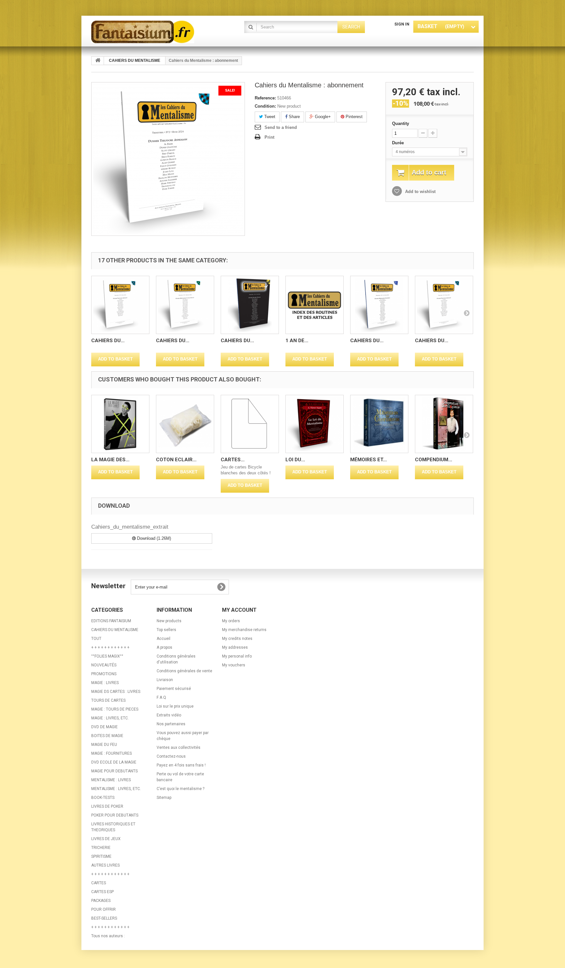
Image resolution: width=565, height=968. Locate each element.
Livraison (165, 680)
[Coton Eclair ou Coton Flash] (185, 424)
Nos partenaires (171, 724)
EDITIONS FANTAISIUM (111, 621)
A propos (164, 647)
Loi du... (295, 460)
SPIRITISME (101, 856)
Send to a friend (281, 127)
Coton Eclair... (176, 460)
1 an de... (296, 340)
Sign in (401, 24)
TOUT (96, 638)
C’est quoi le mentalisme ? (180, 788)
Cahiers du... (108, 340)
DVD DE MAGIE (104, 727)
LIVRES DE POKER (107, 806)
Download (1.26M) (153, 538)
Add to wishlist (420, 191)
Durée (398, 142)
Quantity (400, 123)
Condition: (265, 106)
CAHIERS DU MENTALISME (114, 629)
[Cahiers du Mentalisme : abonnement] (444, 305)
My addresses (235, 647)
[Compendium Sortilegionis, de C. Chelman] (444, 424)
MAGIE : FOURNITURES (111, 753)
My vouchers (233, 665)
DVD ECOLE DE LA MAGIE (113, 762)
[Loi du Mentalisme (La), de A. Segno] (314, 424)
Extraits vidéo (169, 715)
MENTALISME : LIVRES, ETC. (116, 788)
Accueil (163, 638)
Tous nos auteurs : (108, 936)
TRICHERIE (101, 847)
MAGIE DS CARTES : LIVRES (115, 691)
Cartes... (233, 460)
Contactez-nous (171, 756)
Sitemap (164, 797)
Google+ (322, 116)
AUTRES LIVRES (105, 865)
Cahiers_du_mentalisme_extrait (129, 527)
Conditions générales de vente (184, 671)
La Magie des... (110, 460)
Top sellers (166, 629)
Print (269, 137)
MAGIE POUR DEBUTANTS (114, 771)
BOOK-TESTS (102, 797)
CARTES (98, 883)
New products (169, 621)
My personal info (237, 656)
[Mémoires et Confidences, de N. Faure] (379, 424)
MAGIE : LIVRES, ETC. (110, 718)
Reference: (265, 98)
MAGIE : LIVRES (105, 682)
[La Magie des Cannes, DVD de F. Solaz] (120, 424)
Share (293, 116)
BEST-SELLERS (104, 918)
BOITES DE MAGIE (107, 735)
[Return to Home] (98, 61)
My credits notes (237, 638)
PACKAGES (101, 900)
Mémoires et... (368, 460)
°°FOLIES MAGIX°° (107, 656)
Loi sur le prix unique (175, 706)
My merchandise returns (244, 629)
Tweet (269, 116)
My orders (231, 621)
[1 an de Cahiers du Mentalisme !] (314, 305)
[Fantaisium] (151, 32)
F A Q (161, 697)
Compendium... (433, 460)
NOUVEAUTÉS (103, 665)
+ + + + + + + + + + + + (110, 647)
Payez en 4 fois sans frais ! (181, 765)
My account (239, 610)
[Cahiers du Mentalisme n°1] (120, 305)
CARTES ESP (102, 891)
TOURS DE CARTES (108, 700)
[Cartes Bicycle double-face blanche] (250, 424)
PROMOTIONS (103, 674)
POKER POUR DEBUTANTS (114, 815)
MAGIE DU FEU (104, 744)
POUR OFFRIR (103, 909)
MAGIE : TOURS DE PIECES (114, 709)
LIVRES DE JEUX (106, 838)
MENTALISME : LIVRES (111, 780)
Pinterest (353, 116)
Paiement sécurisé (174, 688)
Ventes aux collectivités (178, 747)
